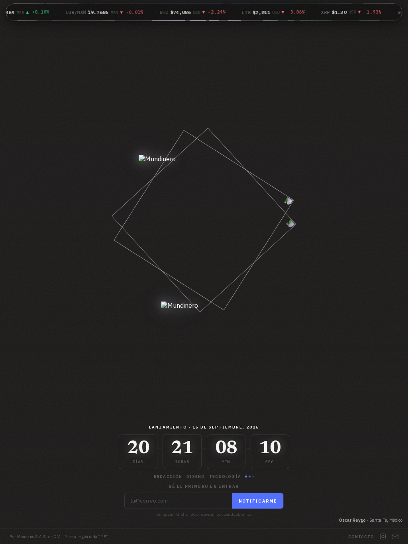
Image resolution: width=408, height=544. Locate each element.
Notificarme (258, 501)
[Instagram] (383, 536)
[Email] (395, 536)
